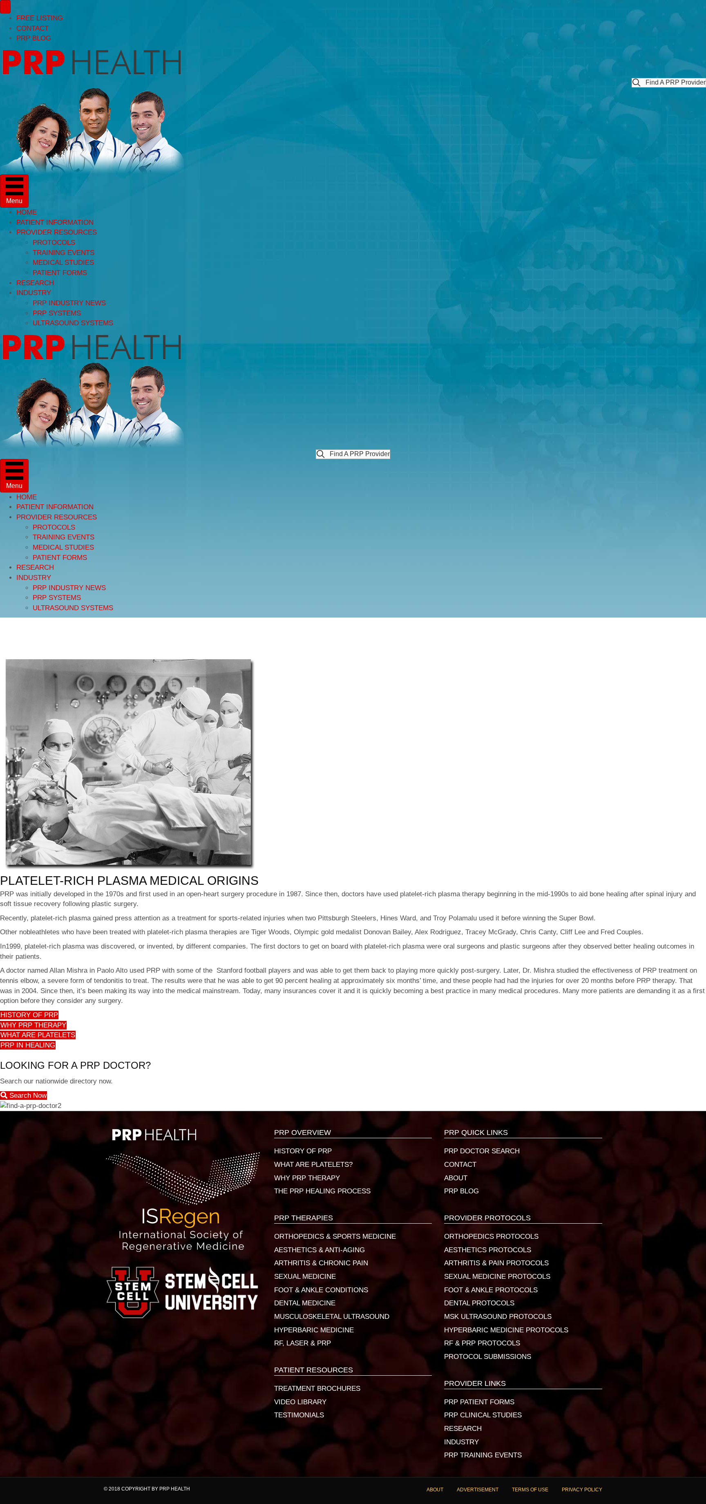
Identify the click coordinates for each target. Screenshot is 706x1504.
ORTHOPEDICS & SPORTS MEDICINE (335, 1236)
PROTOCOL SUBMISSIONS (487, 1357)
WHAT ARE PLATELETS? (313, 1164)
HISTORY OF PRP (303, 1151)
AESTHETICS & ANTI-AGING (319, 1250)
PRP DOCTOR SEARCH (482, 1151)
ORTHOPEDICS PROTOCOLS (491, 1236)
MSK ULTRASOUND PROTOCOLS (498, 1316)
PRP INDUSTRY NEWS (69, 303)
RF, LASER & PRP (302, 1343)
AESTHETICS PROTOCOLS (487, 1250)
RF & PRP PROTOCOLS (482, 1343)
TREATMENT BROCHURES (317, 1388)
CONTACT (32, 28)
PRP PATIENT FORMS (479, 1402)
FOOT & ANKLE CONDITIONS (321, 1290)
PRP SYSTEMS (57, 313)
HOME (26, 212)
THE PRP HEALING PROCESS (322, 1191)
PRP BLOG (33, 38)
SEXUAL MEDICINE (305, 1276)
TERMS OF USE (530, 1490)
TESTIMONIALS (299, 1415)
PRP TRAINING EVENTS (483, 1455)
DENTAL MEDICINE (304, 1303)
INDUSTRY (33, 293)
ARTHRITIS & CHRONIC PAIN (321, 1263)
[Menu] (5, 6)
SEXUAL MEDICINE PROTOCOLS (497, 1276)
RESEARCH (35, 283)
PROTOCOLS (54, 242)
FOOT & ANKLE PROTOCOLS (491, 1290)
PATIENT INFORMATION (55, 222)
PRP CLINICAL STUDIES (483, 1415)
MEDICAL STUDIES (63, 262)
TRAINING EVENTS (63, 253)
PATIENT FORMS (60, 273)
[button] (669, 82)
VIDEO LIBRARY (300, 1402)
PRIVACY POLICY (582, 1490)
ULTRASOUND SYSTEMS (73, 323)
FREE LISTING (39, 18)
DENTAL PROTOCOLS (479, 1303)
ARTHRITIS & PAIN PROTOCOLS (496, 1263)
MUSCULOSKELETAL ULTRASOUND (331, 1316)
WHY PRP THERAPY (307, 1178)
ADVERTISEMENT (477, 1490)
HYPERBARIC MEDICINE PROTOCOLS (506, 1330)
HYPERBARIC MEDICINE (314, 1330)
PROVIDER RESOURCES (56, 232)
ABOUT (455, 1178)
